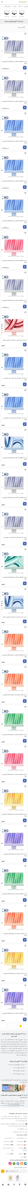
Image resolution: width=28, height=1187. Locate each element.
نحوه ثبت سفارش (7, 1141)
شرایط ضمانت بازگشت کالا (23, 1149)
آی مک (14, 6)
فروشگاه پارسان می (20, 1138)
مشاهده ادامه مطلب (14, 1105)
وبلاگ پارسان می (7, 1138)
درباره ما (22, 1157)
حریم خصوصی (21, 1153)
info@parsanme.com (18, 1132)
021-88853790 (21, 1129)
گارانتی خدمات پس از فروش (8, 1149)
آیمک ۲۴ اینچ (7, 6)
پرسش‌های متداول (7, 1144)
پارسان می (26, 6)
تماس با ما (9, 1153)
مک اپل (20, 6)
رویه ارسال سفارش (20, 1144)
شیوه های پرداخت (20, 1141)
